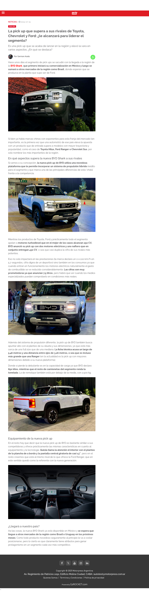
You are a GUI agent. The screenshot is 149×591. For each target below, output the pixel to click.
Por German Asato (22, 56)
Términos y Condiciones (71, 578)
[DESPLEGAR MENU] (3, 13)
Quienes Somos (50, 578)
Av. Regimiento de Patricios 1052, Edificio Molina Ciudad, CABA (58, 574)
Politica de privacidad (94, 578)
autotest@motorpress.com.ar (109, 574)
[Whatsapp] (93, 57)
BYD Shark (16, 65)
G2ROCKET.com (78, 584)
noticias (12, 22)
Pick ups (12, 26)
